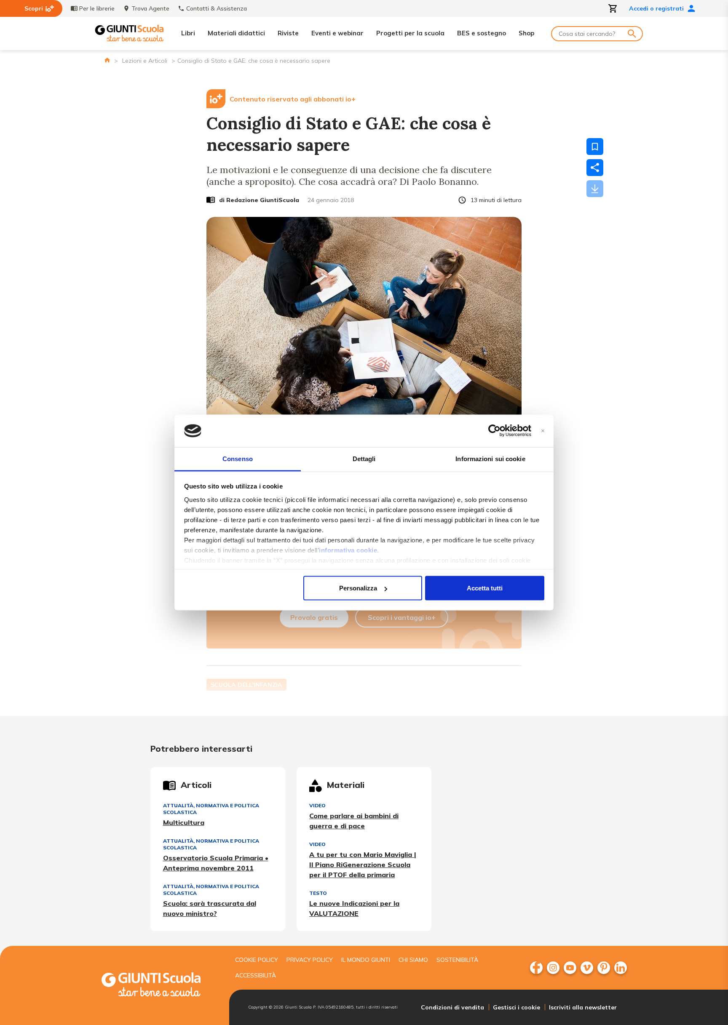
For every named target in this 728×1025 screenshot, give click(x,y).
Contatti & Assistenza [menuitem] (216, 8)
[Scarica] (594, 188)
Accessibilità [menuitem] (255, 975)
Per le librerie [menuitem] (97, 8)
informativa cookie (348, 549)
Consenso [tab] (237, 458)
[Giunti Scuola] (129, 33)
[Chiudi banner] (542, 431)
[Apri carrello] (613, 8)
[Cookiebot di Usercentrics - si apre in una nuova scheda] (494, 430)
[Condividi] (594, 167)
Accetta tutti (485, 588)
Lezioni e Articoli (144, 60)
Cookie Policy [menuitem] (256, 960)
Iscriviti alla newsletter (583, 1007)
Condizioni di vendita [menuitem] (452, 1007)
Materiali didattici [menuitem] (236, 33)
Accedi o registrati (656, 8)
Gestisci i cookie (516, 1007)
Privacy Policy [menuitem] (309, 960)
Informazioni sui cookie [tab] (490, 458)
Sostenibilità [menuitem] (457, 960)
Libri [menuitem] (188, 33)
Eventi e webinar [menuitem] (337, 33)
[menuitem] (536, 967)
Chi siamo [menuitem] (413, 960)
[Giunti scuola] (159, 985)
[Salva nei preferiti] (594, 146)
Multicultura (183, 822)
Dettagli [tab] (364, 458)
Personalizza (358, 588)
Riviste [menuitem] (288, 33)
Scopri (33, 8)
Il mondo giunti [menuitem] (365, 960)
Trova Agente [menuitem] (150, 8)
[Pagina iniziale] (107, 60)
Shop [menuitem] (526, 33)
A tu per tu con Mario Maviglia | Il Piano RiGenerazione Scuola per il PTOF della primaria (362, 864)
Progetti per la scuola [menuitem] (410, 33)
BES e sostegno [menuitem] (481, 33)
